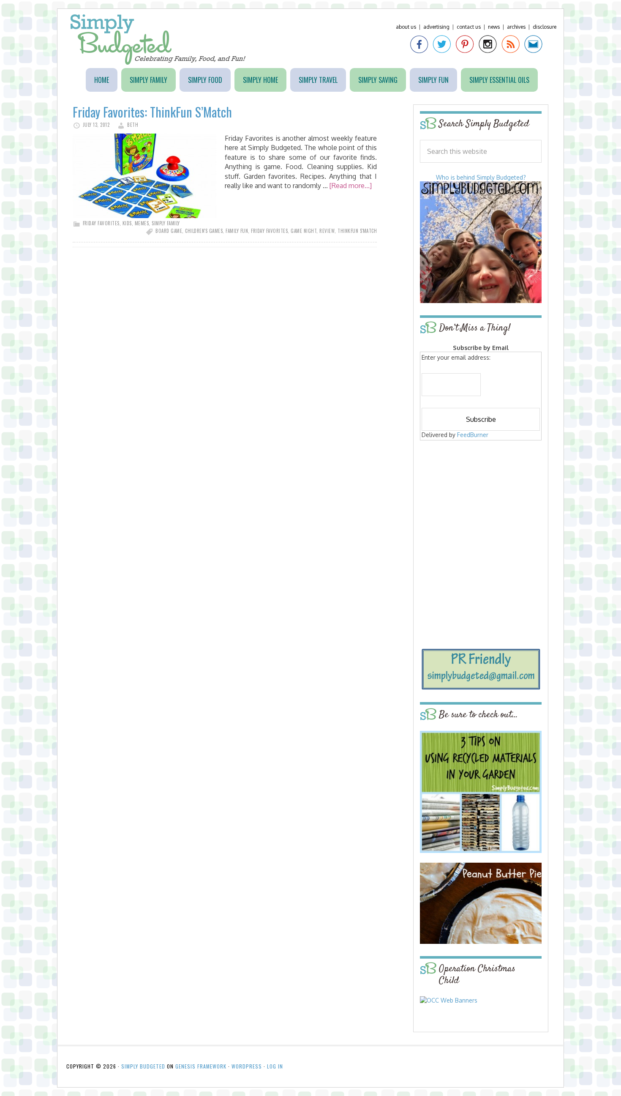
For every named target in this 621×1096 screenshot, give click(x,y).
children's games (204, 230)
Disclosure (544, 27)
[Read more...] (351, 185)
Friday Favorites (101, 223)
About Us (406, 27)
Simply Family (166, 223)
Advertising (436, 27)
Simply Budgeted (158, 39)
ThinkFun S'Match (357, 230)
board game (168, 230)
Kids (127, 223)
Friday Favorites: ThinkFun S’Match (152, 111)
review (327, 230)
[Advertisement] (481, 504)
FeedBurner (472, 434)
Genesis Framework (200, 1066)
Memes (142, 223)
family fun (237, 230)
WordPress (247, 1066)
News (494, 27)
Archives (516, 27)
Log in (275, 1066)
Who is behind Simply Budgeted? (481, 177)
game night (303, 230)
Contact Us (469, 27)
